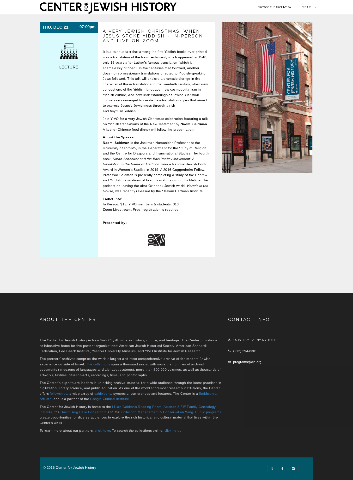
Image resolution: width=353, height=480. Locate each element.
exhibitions (102, 393)
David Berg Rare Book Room (84, 412)
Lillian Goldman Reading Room (137, 407)
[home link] (108, 7)
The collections (98, 364)
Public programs (208, 412)
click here (102, 430)
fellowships (58, 393)
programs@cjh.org (247, 362)
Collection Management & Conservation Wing (157, 412)
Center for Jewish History (76, 467)
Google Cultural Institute (109, 399)
